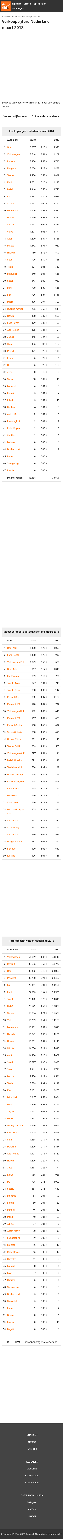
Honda (10, 316)
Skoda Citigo (13, 827)
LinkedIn (32, 1516)
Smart (10, 344)
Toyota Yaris (13, 690)
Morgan (11, 1266)
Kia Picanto (13, 676)
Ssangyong (13, 463)
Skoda (10, 203)
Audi (9, 238)
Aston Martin (13, 414)
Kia (8, 196)
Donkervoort (13, 449)
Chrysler (11, 1259)
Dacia (10, 301)
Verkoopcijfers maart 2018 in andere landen (31, 116)
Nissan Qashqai (15, 774)
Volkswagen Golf (16, 753)
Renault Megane (15, 781)
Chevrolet (12, 1301)
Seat (9, 259)
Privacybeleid (32, 1475)
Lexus (10, 358)
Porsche (11, 351)
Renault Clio (13, 697)
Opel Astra (12, 669)
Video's (27, 4)
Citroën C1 (12, 820)
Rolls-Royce (13, 428)
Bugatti (10, 1329)
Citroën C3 (12, 834)
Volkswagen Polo (16, 662)
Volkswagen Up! (15, 711)
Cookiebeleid (32, 1482)
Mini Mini (12, 795)
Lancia (10, 470)
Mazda (10, 245)
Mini (9, 287)
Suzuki (10, 280)
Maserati (11, 386)
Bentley (11, 407)
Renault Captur (14, 725)
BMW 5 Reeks (14, 760)
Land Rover (13, 323)
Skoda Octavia (14, 732)
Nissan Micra (14, 739)
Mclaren (11, 442)
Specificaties (40, 4)
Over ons (32, 1448)
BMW (10, 189)
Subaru (10, 379)
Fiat (9, 294)
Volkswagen (13, 154)
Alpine (10, 1224)
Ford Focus (13, 788)
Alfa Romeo (13, 330)
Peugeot (11, 168)
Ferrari (10, 393)
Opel (9, 147)
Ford (9, 182)
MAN (9, 1273)
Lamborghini (13, 421)
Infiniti (10, 400)
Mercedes (12, 210)
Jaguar (10, 337)
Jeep (9, 372)
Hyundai (11, 252)
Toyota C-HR (13, 746)
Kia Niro (11, 855)
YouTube (32, 1509)
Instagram (32, 1502)
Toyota (10, 175)
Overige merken (15, 309)
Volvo (10, 231)
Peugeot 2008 (14, 841)
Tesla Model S (14, 767)
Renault (11, 161)
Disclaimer (32, 1468)
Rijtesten (16, 4)
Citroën (11, 224)
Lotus (10, 456)
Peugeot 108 (14, 704)
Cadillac (11, 435)
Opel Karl (12, 648)
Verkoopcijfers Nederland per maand (22, 16)
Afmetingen (18, 8)
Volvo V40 (12, 802)
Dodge (10, 1315)
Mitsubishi (12, 273)
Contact (32, 1442)
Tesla (10, 266)
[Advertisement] (31, 66)
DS (8, 365)
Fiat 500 (11, 848)
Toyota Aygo (13, 683)
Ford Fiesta (13, 655)
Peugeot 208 (14, 718)
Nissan (10, 217)
